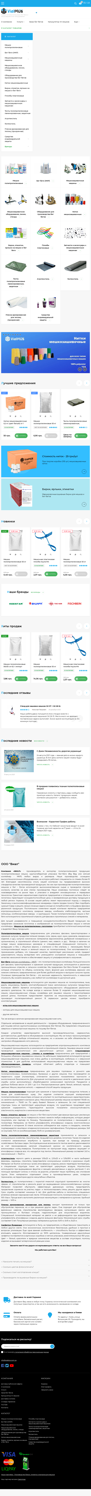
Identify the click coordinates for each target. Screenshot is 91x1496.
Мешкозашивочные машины (11, 1425)
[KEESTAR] (16, 603)
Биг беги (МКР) (6, 1422)
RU (84, 3)
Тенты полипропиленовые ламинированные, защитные (39, 1427)
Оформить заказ (47, 1390)
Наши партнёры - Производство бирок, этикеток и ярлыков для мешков (28, 1474)
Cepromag (21, 1479)
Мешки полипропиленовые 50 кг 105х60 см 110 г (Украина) (45, 666)
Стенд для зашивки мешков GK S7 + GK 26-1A (40, 706)
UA (88, 3)
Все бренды (36, 592)
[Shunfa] (36, 603)
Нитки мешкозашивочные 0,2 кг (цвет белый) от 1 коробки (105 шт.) (15, 423)
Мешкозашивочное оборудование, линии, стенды (12, 1428)
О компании (5, 1387)
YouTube (4, 1405)
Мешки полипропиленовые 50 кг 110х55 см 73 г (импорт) (15, 561)
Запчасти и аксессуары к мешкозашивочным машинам (39, 1423)
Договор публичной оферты (11, 1384)
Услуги (3, 1390)
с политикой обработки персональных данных (31, 1352)
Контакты (4, 1408)
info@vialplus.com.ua (8, 1360)
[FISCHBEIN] (75, 603)
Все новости (39, 741)
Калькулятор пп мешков (10, 1396)
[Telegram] (36, 13)
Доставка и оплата (8, 1399)
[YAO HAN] (55, 603)
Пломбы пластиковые (37, 1419)
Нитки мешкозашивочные (10, 1437)
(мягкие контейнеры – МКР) (19, 962)
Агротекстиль (34, 1431)
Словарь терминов (8, 1402)
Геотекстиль (33, 1434)
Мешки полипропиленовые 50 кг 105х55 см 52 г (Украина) (45, 423)
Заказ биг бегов (7, 1393)
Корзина (44, 1384)
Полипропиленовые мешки (15, 933)
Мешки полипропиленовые (11, 1419)
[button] (3, 334)
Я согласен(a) (26, 1352)
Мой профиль (46, 1387)
